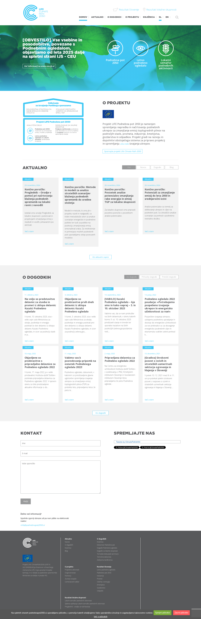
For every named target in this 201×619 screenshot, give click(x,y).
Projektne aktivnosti (72, 570)
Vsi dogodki (100, 413)
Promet (99, 579)
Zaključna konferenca (105, 560)
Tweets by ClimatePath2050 (128, 441)
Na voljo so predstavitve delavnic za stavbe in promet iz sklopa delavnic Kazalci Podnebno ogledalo (40, 305)
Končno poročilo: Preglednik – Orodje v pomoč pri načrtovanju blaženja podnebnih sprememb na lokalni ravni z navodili (38, 197)
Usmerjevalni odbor (72, 582)
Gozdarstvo (101, 588)
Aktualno (68, 539)
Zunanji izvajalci (70, 579)
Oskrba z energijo (103, 582)
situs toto (124, 143)
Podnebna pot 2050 (115, 61)
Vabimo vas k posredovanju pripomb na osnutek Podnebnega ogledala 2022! (80, 362)
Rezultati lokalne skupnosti (75, 597)
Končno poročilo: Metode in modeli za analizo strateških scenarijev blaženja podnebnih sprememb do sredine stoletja (80, 194)
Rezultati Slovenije (104, 567)
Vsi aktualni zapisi (100, 257)
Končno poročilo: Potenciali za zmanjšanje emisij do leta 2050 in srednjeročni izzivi (160, 194)
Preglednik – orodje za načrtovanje (77, 606)
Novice (67, 542)
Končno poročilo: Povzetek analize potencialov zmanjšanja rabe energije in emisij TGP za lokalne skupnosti (120, 196)
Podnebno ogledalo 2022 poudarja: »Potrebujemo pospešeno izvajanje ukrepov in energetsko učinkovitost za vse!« (160, 305)
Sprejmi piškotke (162, 612)
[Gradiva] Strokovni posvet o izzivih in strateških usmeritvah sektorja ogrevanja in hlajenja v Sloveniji (158, 364)
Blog (66, 551)
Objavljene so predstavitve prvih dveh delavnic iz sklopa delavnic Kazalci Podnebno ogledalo (79, 305)
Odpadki (100, 591)
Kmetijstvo (101, 585)
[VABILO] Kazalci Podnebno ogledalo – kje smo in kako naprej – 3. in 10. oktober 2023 (120, 303)
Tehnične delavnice (104, 557)
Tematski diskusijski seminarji (108, 554)
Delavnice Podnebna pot (106, 545)
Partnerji (68, 576)
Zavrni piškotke (181, 612)
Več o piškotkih (100, 616)
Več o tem (29, 231)
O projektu (69, 567)
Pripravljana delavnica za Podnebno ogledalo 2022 (120, 359)
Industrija (100, 576)
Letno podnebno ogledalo (140, 62)
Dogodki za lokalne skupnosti (107, 551)
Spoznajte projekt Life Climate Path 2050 (122, 151)
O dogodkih (69, 545)
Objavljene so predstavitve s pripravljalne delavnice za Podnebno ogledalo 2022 (40, 362)
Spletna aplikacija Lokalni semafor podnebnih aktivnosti (85, 603)
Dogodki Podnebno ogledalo (107, 548)
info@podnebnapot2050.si (33, 525)
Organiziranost (70, 573)
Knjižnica (68, 548)
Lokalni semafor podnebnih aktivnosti (165, 64)
